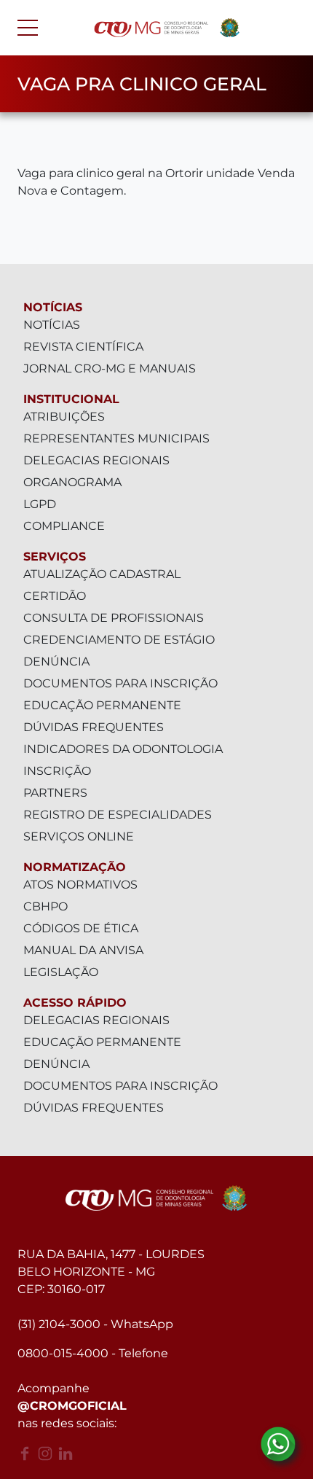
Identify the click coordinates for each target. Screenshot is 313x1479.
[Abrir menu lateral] (27, 27)
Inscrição (57, 771)
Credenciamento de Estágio (119, 640)
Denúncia (56, 661)
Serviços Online (78, 836)
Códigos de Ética (80, 928)
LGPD (39, 504)
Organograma (72, 482)
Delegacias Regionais (96, 460)
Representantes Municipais (116, 438)
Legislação (60, 972)
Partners (55, 793)
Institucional (71, 399)
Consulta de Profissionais (113, 618)
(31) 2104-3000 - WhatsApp (95, 1324)
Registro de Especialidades (117, 815)
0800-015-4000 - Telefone (92, 1353)
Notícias (52, 307)
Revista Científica (83, 347)
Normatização (74, 867)
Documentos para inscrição (120, 683)
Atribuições (64, 417)
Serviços (54, 556)
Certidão (54, 596)
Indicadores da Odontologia (123, 749)
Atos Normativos (80, 884)
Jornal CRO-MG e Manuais (109, 368)
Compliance (64, 526)
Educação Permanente (102, 705)
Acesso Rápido (75, 1003)
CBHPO (45, 906)
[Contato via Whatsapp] (278, 1444)
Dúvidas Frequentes (93, 727)
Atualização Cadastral (102, 574)
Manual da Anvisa (83, 950)
